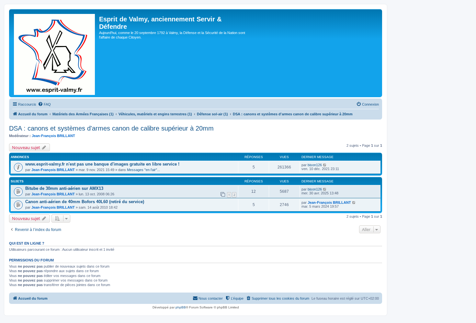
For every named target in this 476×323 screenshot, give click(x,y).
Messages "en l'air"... (143, 170)
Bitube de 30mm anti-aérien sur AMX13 (64, 188)
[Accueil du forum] (55, 53)
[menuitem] (44, 104)
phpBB (181, 307)
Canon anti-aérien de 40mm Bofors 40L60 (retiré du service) (84, 201)
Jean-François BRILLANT (53, 136)
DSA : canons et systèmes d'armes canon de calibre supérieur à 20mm (111, 128)
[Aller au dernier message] (325, 165)
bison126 (315, 165)
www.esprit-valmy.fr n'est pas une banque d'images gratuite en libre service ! (102, 164)
